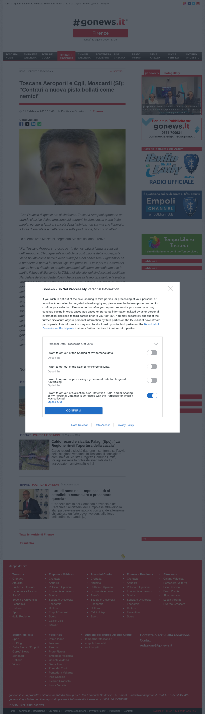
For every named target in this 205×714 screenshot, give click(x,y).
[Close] (172, 289)
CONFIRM (73, 410)
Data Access (102, 425)
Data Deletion (79, 425)
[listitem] (102, 344)
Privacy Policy (125, 425)
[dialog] (102, 357)
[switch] (152, 352)
